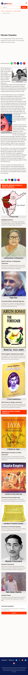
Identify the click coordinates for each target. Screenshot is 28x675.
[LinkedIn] (25, 660)
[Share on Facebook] (21, 63)
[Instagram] (14, 663)
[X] (19, 660)
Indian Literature (17, 11)
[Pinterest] (22, 660)
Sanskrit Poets (6, 595)
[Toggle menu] (26, 3)
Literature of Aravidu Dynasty (11, 527)
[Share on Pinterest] (24, 63)
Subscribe (14, 613)
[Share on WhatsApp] (12, 63)
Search (24, 7)
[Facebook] (16, 660)
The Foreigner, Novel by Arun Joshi (12, 354)
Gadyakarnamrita (7, 220)
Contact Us (4, 660)
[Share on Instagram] (15, 63)
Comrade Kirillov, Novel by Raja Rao (12, 301)
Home (2, 11)
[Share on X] (18, 63)
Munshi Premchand (7, 564)
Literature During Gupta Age (10, 497)
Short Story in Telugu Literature (11, 402)
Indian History (9, 11)
